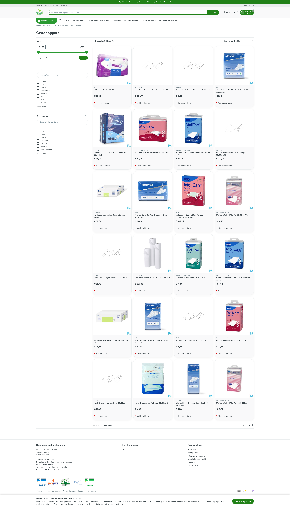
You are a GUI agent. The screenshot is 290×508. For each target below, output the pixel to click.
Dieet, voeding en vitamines (99, 20)
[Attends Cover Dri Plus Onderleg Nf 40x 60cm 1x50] (152, 190)
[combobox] (128, 12)
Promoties (65, 20)
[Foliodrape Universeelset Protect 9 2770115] (152, 65)
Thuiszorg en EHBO (149, 20)
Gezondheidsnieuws (51, 5)
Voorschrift (63, 5)
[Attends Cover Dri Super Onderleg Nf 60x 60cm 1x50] (152, 316)
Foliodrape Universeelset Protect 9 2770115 (152, 89)
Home (38, 25)
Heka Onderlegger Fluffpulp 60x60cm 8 (151, 403)
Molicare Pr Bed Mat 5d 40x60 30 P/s (191, 277)
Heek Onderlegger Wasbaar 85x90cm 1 (110, 403)
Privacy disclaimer (69, 491)
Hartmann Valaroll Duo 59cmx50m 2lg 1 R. (193, 340)
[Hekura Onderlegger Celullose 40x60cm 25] (193, 65)
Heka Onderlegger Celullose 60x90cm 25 (111, 277)
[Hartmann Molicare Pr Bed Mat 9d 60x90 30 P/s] (193, 128)
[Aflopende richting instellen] (252, 41)
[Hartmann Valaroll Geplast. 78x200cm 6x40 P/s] (152, 253)
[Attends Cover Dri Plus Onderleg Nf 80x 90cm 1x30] (234, 65)
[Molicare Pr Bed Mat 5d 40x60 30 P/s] (193, 253)
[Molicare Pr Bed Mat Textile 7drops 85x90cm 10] (234, 128)
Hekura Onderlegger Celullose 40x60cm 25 (193, 89)
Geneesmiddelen (79, 20)
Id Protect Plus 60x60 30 (104, 89)
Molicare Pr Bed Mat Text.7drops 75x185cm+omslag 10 (189, 216)
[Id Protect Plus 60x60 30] (112, 65)
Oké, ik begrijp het (243, 501)
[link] (238, 425)
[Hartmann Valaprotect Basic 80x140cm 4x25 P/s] (112, 190)
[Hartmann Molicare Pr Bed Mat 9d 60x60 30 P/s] (234, 253)
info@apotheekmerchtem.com (59, 462)
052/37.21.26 (49, 459)
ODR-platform (90, 491)
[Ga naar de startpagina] (39, 12)
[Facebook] (252, 482)
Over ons (192, 449)
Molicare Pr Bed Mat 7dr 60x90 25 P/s (232, 215)
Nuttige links (193, 452)
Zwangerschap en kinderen (169, 20)
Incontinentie (64, 25)
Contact (39, 5)
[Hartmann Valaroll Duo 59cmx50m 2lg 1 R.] (193, 316)
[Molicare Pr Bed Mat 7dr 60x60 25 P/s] (234, 316)
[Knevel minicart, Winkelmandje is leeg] (242, 12)
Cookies (80, 491)
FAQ (123, 449)
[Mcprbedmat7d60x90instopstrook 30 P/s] (152, 128)
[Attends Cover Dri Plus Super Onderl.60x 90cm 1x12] (112, 128)
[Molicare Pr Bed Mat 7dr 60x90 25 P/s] (234, 190)
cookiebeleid (118, 504)
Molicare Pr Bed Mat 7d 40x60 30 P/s (231, 403)
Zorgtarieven (193, 465)
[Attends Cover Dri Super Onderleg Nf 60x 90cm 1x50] (193, 378)
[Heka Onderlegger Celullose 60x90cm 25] (112, 253)
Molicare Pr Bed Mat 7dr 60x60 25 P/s (232, 340)
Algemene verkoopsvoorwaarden (49, 491)
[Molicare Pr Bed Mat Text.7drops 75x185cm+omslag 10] (193, 190)
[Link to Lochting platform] (253, 491)
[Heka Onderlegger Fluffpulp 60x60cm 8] (152, 378)
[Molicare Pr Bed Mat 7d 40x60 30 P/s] (234, 378)
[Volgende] (252, 425)
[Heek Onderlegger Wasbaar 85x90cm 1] (112, 378)
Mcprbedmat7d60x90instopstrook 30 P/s (151, 152)
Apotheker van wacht (197, 459)
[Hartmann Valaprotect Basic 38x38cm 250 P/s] (112, 316)
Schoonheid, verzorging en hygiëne (125, 20)
